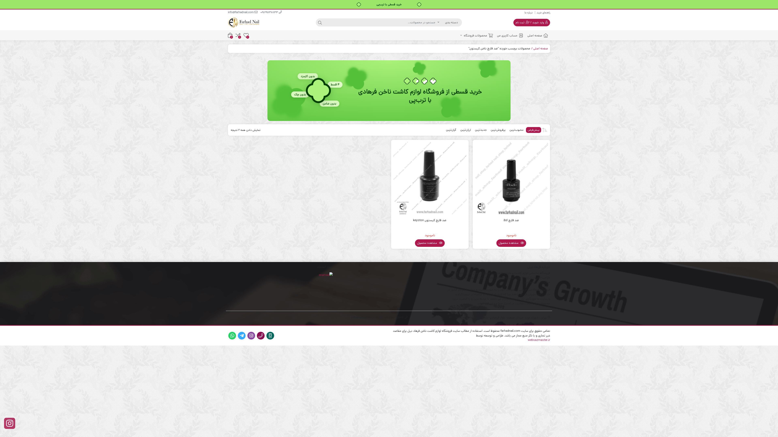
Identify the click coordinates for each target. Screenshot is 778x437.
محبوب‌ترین (517, 130)
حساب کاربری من (507, 35)
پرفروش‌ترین (498, 130)
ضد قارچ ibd (511, 220)
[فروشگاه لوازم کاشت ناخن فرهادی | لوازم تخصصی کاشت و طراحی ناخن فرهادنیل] (244, 22)
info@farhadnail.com (241, 13)
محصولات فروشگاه (475, 35)
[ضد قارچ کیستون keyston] (430, 178)
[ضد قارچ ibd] (511, 178)
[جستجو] (320, 22)
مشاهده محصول (509, 243)
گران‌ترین (451, 130)
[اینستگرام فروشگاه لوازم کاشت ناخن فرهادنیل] (9, 423)
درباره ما (529, 13)
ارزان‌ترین (465, 130)
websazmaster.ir (539, 340)
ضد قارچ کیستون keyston (429, 220)
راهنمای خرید (543, 13)
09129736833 (270, 13)
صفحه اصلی (534, 35)
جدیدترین (481, 130)
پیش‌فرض (534, 130)
